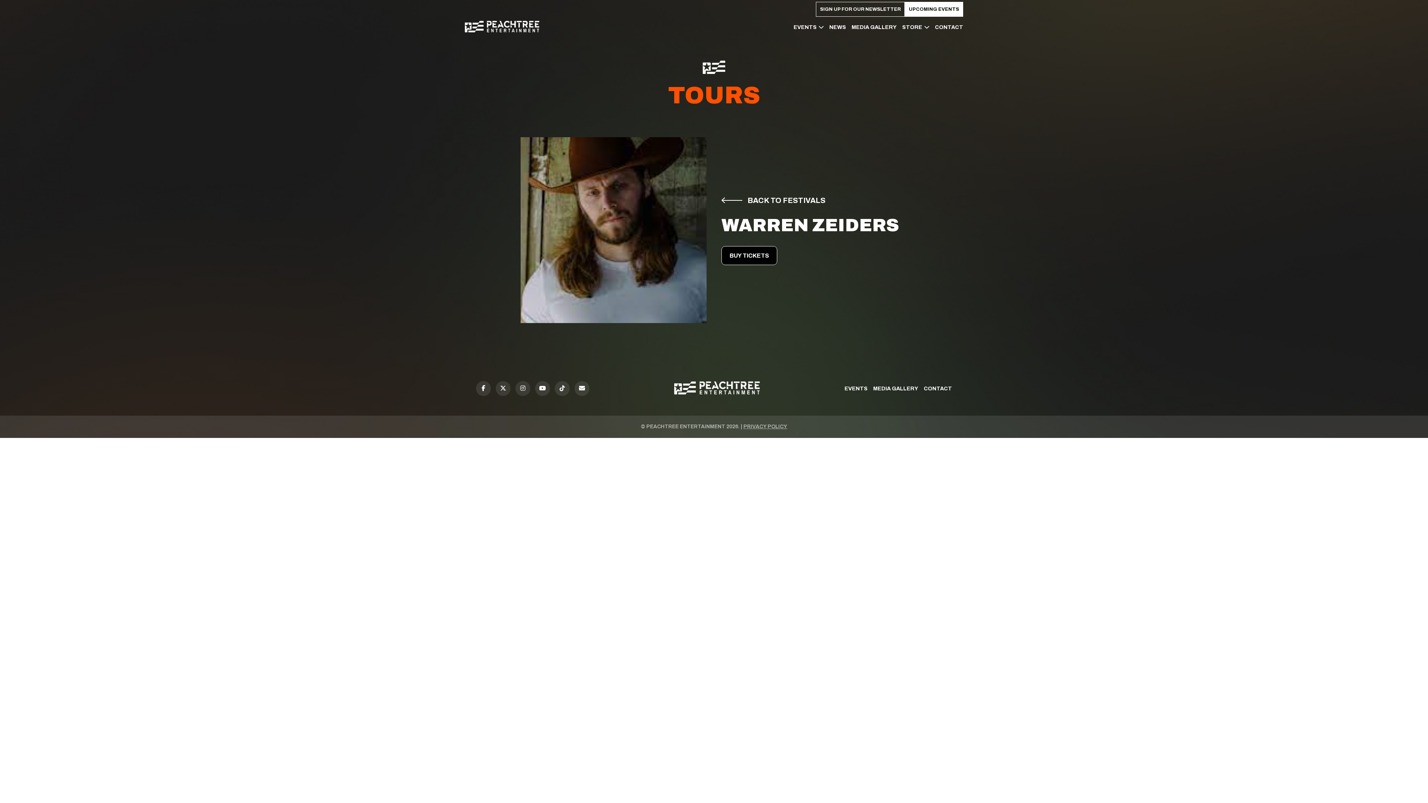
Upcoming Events (934, 9)
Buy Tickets (749, 255)
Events (805, 27)
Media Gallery (874, 27)
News (837, 27)
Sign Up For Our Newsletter (860, 9)
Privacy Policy (765, 426)
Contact (949, 27)
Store (912, 27)
